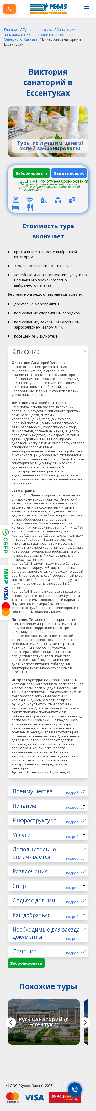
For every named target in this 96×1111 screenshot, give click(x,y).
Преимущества (48, 791)
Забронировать (32, 173)
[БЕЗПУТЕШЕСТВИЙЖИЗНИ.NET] (48, 8)
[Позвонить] (9, 9)
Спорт (48, 886)
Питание (48, 806)
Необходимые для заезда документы (48, 933)
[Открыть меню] (87, 9)
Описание (26, 351)
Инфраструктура (48, 820)
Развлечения (48, 871)
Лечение (48, 951)
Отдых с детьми (48, 900)
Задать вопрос (69, 173)
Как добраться (48, 915)
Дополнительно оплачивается (48, 853)
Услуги (48, 835)
